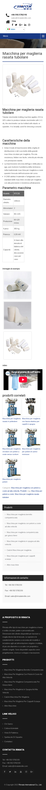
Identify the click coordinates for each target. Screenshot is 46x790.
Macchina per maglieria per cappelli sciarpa (20, 557)
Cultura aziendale (11, 728)
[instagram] (29, 25)
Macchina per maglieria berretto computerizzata (18, 516)
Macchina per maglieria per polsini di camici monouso (31, 451)
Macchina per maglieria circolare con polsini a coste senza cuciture (11, 451)
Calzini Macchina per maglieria (19, 550)
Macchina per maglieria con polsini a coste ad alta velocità (23, 525)
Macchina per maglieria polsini (11, 480)
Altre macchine (13, 565)
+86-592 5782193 (19, 15)
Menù (5, 36)
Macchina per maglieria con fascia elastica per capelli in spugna (31, 421)
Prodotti (23, 491)
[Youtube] (21, 772)
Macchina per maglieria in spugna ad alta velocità (22, 542)
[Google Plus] (20, 25)
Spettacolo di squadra (13, 737)
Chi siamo (8, 724)
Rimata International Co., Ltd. (30, 785)
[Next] (38, 84)
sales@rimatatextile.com (21, 18)
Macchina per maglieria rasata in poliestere (11, 420)
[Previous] (7, 84)
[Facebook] (12, 25)
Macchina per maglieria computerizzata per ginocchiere (21, 533)
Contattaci (8, 741)
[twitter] (16, 25)
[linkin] (25, 25)
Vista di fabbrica (11, 733)
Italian (12, 29)
